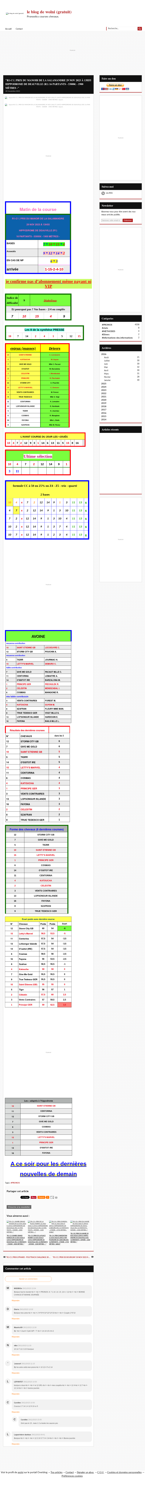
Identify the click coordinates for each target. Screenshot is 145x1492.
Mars (106, 374)
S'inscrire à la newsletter (19, 1207)
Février (107, 377)
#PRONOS (15, 1183)
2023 (103, 390)
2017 (103, 410)
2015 (103, 416)
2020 (103, 400)
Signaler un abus (85, 1472)
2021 (103, 397)
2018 (103, 406)
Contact (19, 29)
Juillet (107, 361)
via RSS (109, 193)
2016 (103, 413)
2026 (103, 354)
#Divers (105, 335)
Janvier (107, 380)
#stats (105, 328)
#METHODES (108, 331)
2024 (103, 387)
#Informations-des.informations (117, 338)
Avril (106, 370)
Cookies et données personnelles (124, 1472)
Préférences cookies (72, 1476)
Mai (106, 367)
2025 (103, 384)
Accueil (8, 29)
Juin (106, 364)
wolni (20, 1472)
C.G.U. (100, 1472)
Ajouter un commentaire (28, 1279)
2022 (103, 393)
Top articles (56, 1472)
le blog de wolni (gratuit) (49, 11)
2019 (103, 403)
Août (106, 357)
